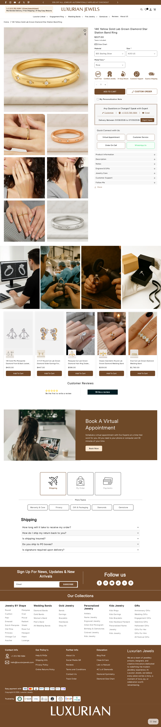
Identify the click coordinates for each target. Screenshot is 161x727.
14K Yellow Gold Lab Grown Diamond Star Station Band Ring (37, 22)
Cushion (8, 614)
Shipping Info (42, 660)
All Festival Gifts (142, 637)
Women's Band (40, 618)
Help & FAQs (41, 655)
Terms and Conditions (76, 669)
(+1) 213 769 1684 (13, 8)
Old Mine (9, 629)
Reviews (70, 665)
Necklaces (63, 622)
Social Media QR (73, 660)
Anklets (87, 613)
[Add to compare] (85, 34)
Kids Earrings (115, 614)
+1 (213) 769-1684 (129, 113)
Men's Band (39, 622)
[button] (40, 17)
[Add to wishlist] (85, 30)
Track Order (71, 679)
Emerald (8, 621)
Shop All (62, 626)
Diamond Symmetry (106, 674)
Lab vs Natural (103, 665)
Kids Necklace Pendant (119, 622)
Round (8, 610)
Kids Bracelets (115, 618)
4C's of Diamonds (105, 669)
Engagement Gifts (143, 618)
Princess (8, 633)
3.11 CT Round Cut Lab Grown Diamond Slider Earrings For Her (48, 362)
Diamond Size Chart (106, 679)
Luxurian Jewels (26, 692)
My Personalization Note (111, 99)
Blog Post (101, 655)
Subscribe (68, 584)
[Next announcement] (117, 2)
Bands (61, 610)
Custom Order (143, 91)
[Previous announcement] (43, 2)
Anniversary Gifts (142, 610)
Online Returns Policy (45, 669)
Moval (24, 618)
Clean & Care (103, 660)
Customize (109, 113)
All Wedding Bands (42, 626)
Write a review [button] (102, 392)
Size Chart (102, 44)
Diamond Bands (41, 610)
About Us (70, 655)
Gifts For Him (141, 633)
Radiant (25, 621)
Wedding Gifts (141, 614)
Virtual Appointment (30, 8)
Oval (24, 614)
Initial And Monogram (94, 625)
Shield (24, 625)
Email (147, 113)
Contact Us (71, 674)
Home (6, 22)
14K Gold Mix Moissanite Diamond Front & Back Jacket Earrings (17, 362)
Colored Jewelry (91, 632)
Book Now (94, 448)
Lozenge (25, 640)
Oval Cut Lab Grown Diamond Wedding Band (142, 362)
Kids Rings (113, 610)
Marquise (26, 610)
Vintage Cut (10, 637)
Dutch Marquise (12, 625)
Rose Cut (26, 629)
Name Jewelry (90, 617)
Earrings (62, 614)
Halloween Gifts (142, 626)
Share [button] (99, 187)
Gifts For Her (140, 629)
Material (97, 48)
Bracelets (63, 618)
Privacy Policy (42, 665)
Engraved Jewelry (92, 621)
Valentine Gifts (141, 622)
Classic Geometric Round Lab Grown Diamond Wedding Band (111, 362)
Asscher (8, 640)
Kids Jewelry (89, 636)
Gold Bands (39, 614)
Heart (24, 637)
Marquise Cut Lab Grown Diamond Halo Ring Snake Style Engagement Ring (78, 362)
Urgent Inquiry (147, 120)
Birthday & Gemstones (94, 629)
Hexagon (26, 633)
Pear (7, 618)
